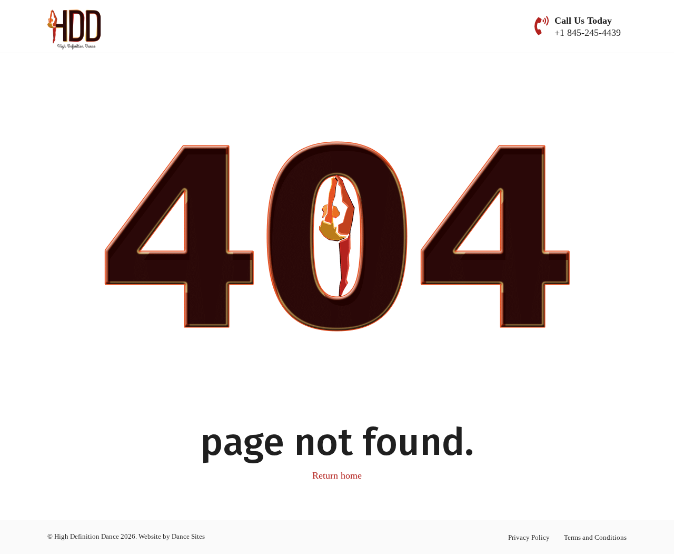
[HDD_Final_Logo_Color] (75, 26)
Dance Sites (188, 536)
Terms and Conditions (595, 537)
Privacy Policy (529, 537)
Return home (337, 475)
